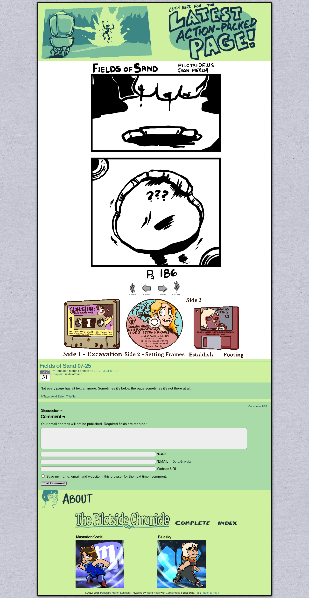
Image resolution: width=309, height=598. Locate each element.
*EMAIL (174, 461)
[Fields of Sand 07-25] (154, 278)
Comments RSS (257, 406)
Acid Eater (57, 396)
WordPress (153, 592)
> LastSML (176, 293)
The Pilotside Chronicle (154, 32)
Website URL (167, 469)
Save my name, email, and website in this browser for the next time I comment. (106, 476)
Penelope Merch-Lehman (72, 371)
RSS (198, 592)
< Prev (146, 294)
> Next (162, 294)
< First (132, 294)
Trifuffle (71, 396)
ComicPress (173, 592)
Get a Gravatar (182, 461)
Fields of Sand (72, 374)
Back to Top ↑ (211, 592)
